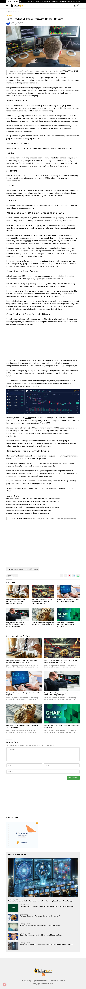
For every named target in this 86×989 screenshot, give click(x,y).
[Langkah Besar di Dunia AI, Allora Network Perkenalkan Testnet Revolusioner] (13, 908)
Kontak (62, 981)
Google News (22, 518)
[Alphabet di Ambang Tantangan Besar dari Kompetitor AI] (13, 917)
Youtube (10, 491)
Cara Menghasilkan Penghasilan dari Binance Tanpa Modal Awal (28, 510)
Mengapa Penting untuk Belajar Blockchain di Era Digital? (26, 504)
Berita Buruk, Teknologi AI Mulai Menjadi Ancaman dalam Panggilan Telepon (46, 944)
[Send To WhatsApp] (78, 575)
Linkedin (53, 488)
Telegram (28, 488)
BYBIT (76, 71)
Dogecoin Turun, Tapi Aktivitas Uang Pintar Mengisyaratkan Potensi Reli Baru (33, 2)
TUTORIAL (9, 16)
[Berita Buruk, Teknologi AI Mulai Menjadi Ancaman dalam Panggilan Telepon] (13, 946)
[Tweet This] (65, 575)
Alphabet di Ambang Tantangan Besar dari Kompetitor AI (40, 916)
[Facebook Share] (61, 575)
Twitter (36, 488)
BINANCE (66, 71)
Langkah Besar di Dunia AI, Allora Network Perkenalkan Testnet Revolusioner (47, 906)
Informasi (49, 518)
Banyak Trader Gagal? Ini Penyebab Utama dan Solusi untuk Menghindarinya (33, 507)
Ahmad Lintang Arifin (17, 22)
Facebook (45, 488)
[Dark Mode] (75, 5)
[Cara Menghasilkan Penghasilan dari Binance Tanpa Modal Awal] (43, 614)
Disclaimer (54, 981)
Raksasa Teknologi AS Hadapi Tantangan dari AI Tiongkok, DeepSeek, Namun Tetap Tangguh (40, 901)
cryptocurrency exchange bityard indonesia (22, 569)
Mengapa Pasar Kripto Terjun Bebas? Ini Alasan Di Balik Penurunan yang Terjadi (34, 501)
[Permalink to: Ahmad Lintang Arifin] (8, 23)
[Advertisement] (43, 342)
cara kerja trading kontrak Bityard (48, 77)
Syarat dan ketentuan (40, 981)
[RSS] (43, 975)
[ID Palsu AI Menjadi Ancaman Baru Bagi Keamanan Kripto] (13, 927)
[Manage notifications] (4, 984)
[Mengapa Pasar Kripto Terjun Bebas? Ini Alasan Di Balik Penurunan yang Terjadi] (43, 591)
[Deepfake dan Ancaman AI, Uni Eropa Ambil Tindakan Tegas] (13, 936)
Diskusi (58, 518)
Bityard (28, 241)
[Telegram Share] (73, 575)
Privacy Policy (26, 981)
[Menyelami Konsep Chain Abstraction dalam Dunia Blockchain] (68, 614)
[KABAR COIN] (16, 5)
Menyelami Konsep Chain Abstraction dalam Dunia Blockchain (28, 513)
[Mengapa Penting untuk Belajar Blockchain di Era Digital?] (68, 591)
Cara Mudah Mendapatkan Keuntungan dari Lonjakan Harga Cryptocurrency (33, 498)
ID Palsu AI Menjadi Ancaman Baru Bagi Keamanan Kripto (40, 925)
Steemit (70, 488)
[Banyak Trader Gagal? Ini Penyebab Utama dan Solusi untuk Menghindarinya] (17, 614)
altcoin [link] (39, 225)
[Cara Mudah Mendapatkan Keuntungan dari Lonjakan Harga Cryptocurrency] (17, 591)
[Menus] (7, 5)
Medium (62, 488)
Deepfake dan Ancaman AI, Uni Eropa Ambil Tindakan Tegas (41, 935)
